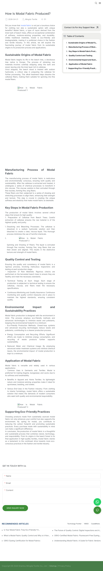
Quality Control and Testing (80, 55)
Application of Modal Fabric (80, 64)
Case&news (95, 524)
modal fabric (26, 25)
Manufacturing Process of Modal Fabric (83, 47)
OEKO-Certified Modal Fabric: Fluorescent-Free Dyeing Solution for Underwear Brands (77, 535)
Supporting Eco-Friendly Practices (82, 68)
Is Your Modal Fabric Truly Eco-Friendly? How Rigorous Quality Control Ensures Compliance (22, 530)
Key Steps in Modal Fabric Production (83, 51)
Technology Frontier (74, 524)
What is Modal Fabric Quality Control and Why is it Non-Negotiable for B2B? (27, 535)
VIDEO (86, 524)
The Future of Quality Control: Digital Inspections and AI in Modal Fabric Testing (77, 530)
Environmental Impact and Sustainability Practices (83, 60)
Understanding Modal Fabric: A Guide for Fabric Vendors (77, 541)
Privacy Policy (64, 566)
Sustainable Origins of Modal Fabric (82, 43)
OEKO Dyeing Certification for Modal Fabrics (22, 541)
